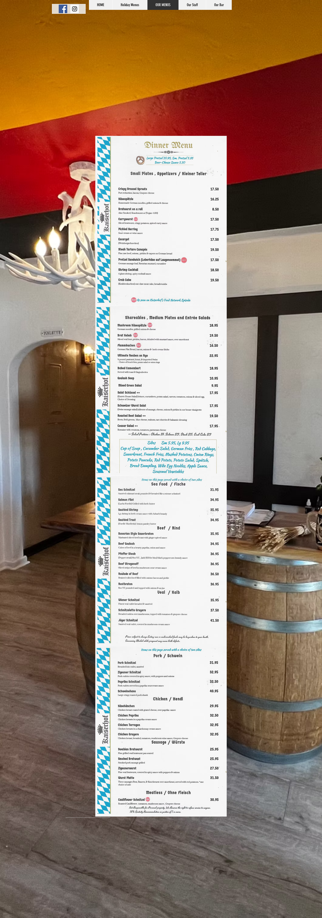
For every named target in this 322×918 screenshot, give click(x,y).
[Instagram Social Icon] (74, 9)
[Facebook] (63, 9)
